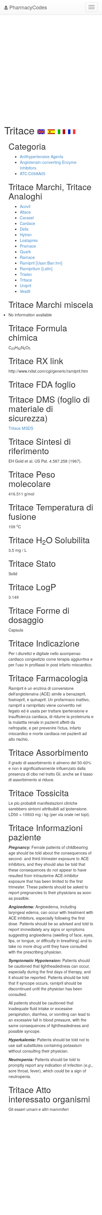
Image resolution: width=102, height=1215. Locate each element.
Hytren (26, 234)
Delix (24, 229)
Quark (25, 251)
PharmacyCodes (27, 7)
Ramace (27, 257)
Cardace (27, 223)
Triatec (26, 274)
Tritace (26, 280)
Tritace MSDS (20, 428)
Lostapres (29, 240)
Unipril (25, 285)
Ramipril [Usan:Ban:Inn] (41, 263)
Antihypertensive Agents (41, 156)
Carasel (27, 217)
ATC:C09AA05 (32, 173)
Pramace (28, 246)
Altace (25, 212)
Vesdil (25, 291)
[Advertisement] (51, 68)
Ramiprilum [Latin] (36, 268)
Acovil (25, 206)
